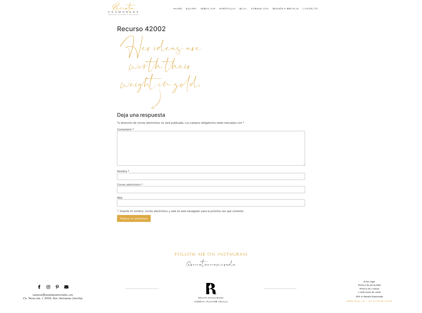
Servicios (208, 8)
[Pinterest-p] (57, 287)
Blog (243, 8)
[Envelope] (66, 287)
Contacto (310, 8)
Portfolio (227, 8)
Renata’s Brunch (286, 8)
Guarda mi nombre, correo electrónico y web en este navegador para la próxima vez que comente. (182, 211)
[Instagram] (48, 287)
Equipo (191, 8)
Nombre (123, 171)
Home (178, 8)
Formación (260, 8)
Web (119, 197)
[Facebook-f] (39, 287)
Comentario (125, 129)
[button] (53, 298)
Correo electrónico (130, 184)
